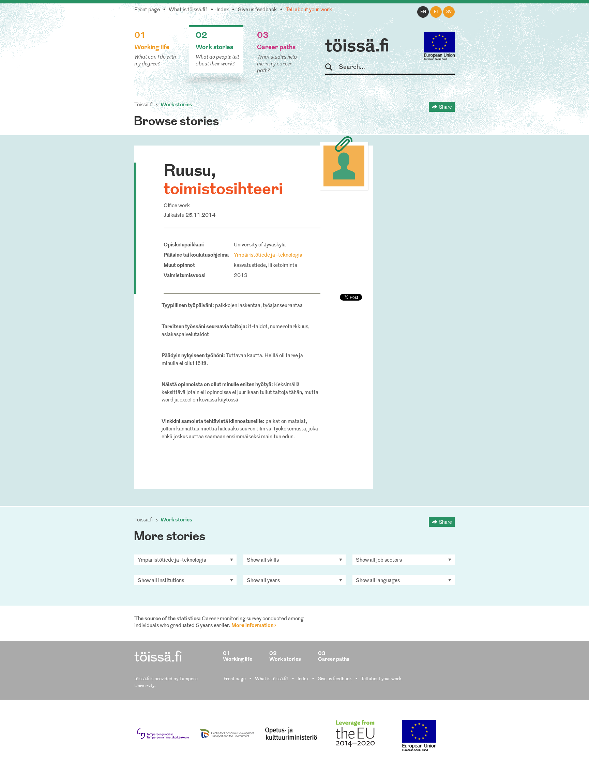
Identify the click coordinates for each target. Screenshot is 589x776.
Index (222, 10)
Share (445, 106)
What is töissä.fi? (188, 10)
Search (331, 67)
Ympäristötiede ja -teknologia (268, 255)
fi (436, 12)
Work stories (176, 105)
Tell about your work (309, 10)
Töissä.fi (143, 105)
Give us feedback (257, 10)
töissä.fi (357, 47)
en (423, 12)
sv (449, 12)
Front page (147, 10)
